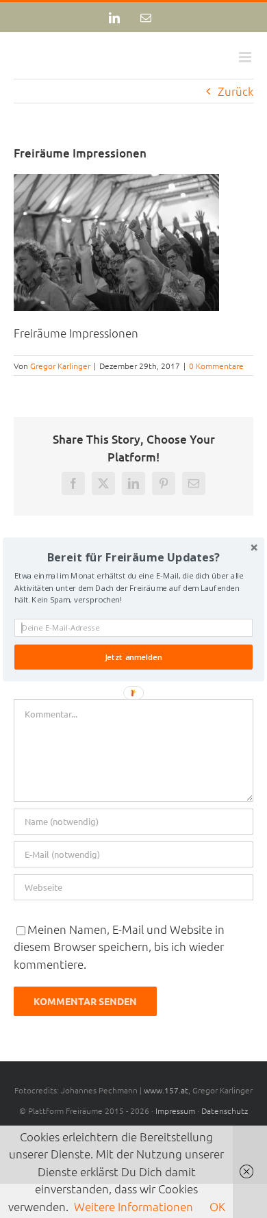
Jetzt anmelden (133, 656)
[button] (133, 556)
